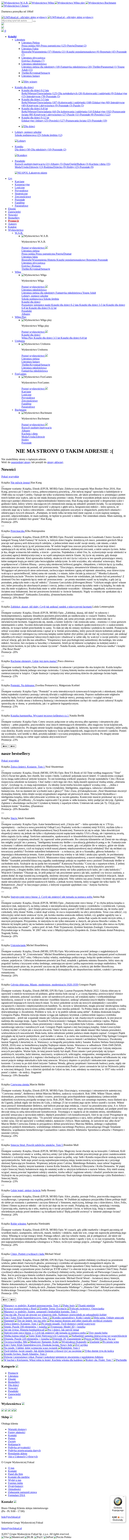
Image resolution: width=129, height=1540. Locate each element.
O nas (11, 1468)
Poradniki (27, 311)
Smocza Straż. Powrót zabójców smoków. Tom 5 (37, 1145)
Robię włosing (19, 1223)
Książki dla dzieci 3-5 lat (92, 304)
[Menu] (124, 1497)
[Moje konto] (2, 24)
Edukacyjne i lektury (35, 120)
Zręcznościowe (30, 400)
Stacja (14, 818)
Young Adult (89, 292)
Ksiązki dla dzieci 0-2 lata (65, 304)
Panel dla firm (15, 1474)
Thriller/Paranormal (105, 66)
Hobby (73, 167)
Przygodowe (28, 397)
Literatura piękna (30, 250)
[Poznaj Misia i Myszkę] (28, 126)
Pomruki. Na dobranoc (23, 685)
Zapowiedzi (14, 1394)
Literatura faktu (30, 256)
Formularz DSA (16, 1495)
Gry (10, 1397)
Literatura (13, 1376)
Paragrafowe (28, 406)
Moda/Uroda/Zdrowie (29, 167)
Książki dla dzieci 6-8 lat (74, 337)
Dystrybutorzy (15, 1486)
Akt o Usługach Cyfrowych (23, 1456)
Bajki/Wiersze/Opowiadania (40, 93)
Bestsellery (14, 1382)
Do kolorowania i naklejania (74, 111)
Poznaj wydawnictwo (33, 247)
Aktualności (14, 1489)
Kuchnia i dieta (99, 164)
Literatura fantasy (31, 361)
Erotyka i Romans (33, 60)
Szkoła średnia (52, 135)
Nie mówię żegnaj (21, 482)
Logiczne (26, 394)
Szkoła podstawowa (28, 135)
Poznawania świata (78, 120)
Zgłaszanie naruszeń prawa (22, 1492)
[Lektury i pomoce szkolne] (20, 140)
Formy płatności (16, 1432)
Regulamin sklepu (17, 1453)
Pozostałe (53, 96)
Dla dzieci (23, 149)
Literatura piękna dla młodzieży (41, 66)
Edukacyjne (101, 102)
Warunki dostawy (17, 1429)
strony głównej (55, 462)
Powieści (102, 114)
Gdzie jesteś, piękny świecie (26, 1190)
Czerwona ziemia (20, 1084)
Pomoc (11, 1438)
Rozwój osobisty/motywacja (32, 164)
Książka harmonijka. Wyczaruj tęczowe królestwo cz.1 (40, 715)
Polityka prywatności (19, 1447)
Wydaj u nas (14, 1480)
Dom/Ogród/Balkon (76, 164)
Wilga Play (28, 337)
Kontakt (12, 1435)
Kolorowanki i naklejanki (98, 93)
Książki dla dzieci (31, 301)
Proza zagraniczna (54, 45)
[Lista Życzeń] (2, 27)
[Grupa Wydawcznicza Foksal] (47, 17)
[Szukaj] (34, 21)
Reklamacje (14, 1444)
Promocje (13, 1373)
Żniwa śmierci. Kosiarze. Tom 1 (28, 766)
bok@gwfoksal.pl (10, 1516)
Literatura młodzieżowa (34, 289)
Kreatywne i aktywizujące (42, 105)
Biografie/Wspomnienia (37, 51)
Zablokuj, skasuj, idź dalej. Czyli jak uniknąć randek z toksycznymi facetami (51, 606)
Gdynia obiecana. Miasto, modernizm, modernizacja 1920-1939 (45, 984)
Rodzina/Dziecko (55, 167)
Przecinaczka (18, 531)
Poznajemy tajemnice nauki (36, 304)
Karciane (26, 391)
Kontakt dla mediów (19, 1477)
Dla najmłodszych (70, 93)
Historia (59, 51)
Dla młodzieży (41, 149)
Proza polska (31, 45)
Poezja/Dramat (77, 45)
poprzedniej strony (21, 462)
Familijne (26, 403)
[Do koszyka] (2, 525)
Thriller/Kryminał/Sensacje (36, 268)
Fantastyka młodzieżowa (76, 66)
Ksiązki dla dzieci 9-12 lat (42, 307)
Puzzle (78, 105)
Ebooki (12, 1379)
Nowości (13, 1388)
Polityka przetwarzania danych (24, 1450)
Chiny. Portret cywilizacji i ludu (28, 1254)
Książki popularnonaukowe (83, 51)
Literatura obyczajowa (33, 262)
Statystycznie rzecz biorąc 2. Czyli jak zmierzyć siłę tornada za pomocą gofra (52, 896)
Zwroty (12, 1441)
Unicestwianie (18, 945)
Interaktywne (36, 96)
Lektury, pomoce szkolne (35, 295)
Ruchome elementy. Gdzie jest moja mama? (34, 661)
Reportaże (108, 51)
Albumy (56, 164)
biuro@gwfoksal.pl (11, 1528)
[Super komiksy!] (21, 155)
